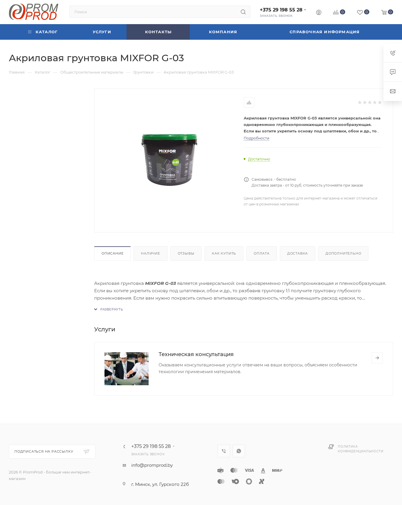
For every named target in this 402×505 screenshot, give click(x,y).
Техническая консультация (196, 354)
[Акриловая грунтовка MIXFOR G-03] (169, 160)
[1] (359, 102)
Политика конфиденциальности (360, 449)
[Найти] (243, 12)
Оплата (262, 253)
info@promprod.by (152, 465)
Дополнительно (343, 253)
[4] (374, 102)
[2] (364, 102)
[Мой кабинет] (318, 13)
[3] (369, 102)
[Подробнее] (377, 357)
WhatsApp (238, 451)
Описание (112, 253)
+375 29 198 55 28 (281, 10)
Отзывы (186, 253)
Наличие (150, 253)
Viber (223, 451)
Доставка (297, 253)
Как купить (224, 253)
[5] (379, 102)
